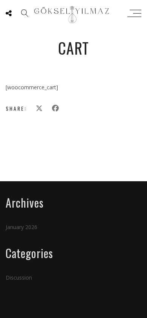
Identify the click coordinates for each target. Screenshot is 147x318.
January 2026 (21, 227)
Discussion (19, 277)
